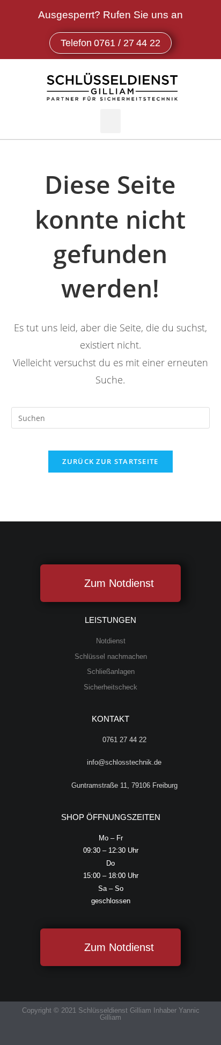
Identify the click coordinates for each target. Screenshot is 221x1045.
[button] (110, 121)
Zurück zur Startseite (110, 461)
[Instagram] (121, 1036)
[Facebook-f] (100, 1036)
